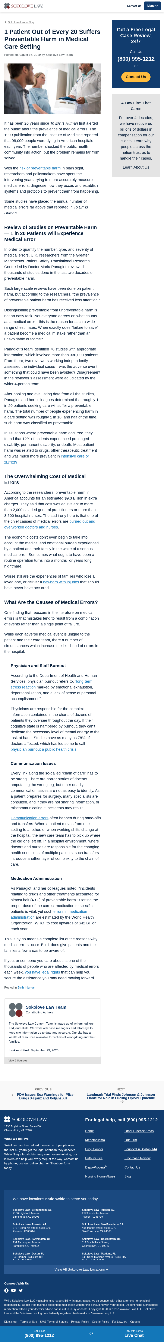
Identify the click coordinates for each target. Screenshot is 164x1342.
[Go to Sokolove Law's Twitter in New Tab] (21, 1291)
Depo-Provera (96, 1167)
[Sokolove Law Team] (16, 1010)
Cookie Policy (100, 1321)
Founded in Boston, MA (140, 1149)
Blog (127, 1176)
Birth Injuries (26, 987)
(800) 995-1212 (136, 59)
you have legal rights (42, 972)
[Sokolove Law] (41, 1119)
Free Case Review (137, 1158)
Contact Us (134, 6)
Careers (135, 1321)
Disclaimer (10, 1321)
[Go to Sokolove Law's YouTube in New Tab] (13, 1290)
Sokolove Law (82, 6)
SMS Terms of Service (54, 1321)
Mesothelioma (95, 1140)
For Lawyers (119, 1321)
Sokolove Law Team (59, 54)
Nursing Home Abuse (100, 1176)
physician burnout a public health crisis (43, 749)
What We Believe (16, 1138)
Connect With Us (16, 1283)
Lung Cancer (94, 1149)
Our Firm (130, 1140)
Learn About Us (136, 167)
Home (89, 1131)
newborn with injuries (61, 582)
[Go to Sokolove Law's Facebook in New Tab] (6, 1290)
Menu (151, 5)
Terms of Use (28, 1321)
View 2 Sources (18, 1060)
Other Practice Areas (139, 1131)
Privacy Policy (80, 1321)
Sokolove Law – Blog (21, 22)
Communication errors (29, 818)
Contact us (71, 1159)
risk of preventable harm (40, 168)
